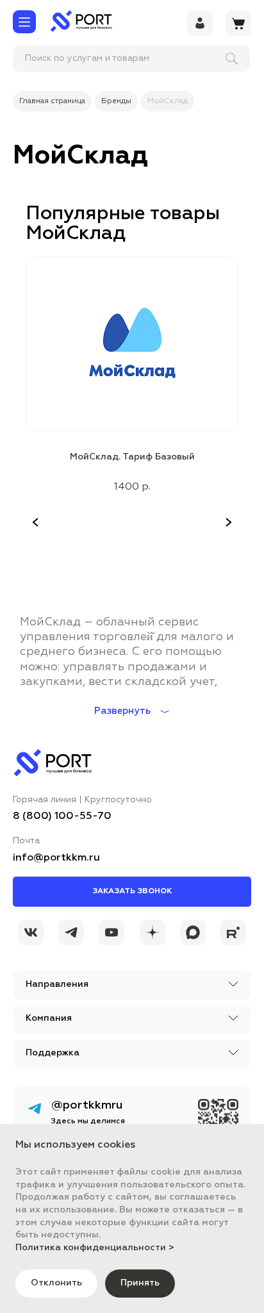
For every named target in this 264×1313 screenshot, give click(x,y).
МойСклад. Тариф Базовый (132, 456)
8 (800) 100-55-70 (62, 816)
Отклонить (56, 1282)
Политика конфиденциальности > (94, 1247)
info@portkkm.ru (56, 858)
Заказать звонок (132, 891)
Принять (140, 1282)
